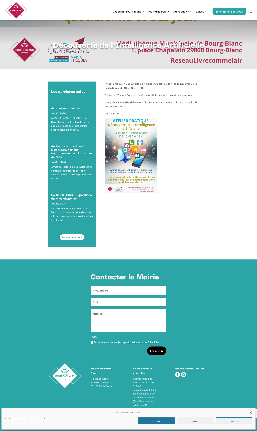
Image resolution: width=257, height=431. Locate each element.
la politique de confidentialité (143, 342)
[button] (250, 412)
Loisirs (200, 12)
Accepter (156, 420)
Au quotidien (181, 12)
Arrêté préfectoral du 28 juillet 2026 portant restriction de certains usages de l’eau (72, 151)
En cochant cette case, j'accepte (126, 342)
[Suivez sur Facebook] (177, 374)
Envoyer (155, 350)
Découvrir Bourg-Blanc (126, 12)
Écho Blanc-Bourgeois (229, 11)
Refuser (195, 420)
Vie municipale (157, 12)
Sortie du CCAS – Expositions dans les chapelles (71, 196)
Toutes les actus (72, 237)
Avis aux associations (65, 108)
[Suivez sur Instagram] (183, 374)
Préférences (234, 420)
